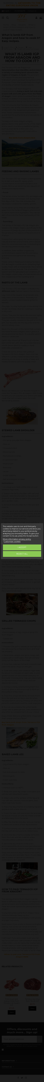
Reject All (22, 554)
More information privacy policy (17, 539)
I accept (22, 547)
